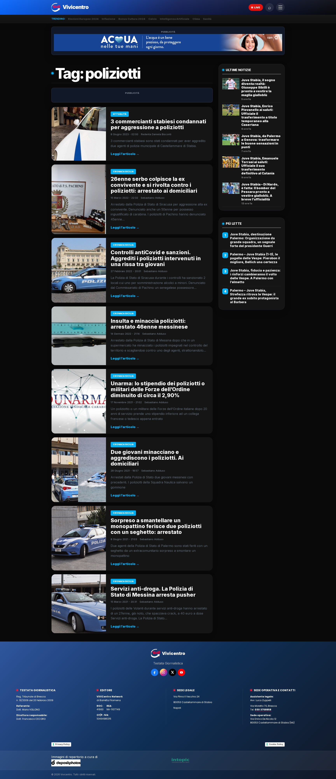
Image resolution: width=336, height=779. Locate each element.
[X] (172, 672)
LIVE (257, 7)
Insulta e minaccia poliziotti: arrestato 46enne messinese (149, 324)
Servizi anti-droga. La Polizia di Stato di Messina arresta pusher (153, 592)
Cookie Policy (276, 744)
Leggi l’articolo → (125, 154)
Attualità (119, 114)
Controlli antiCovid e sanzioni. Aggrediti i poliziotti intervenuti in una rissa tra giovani (156, 258)
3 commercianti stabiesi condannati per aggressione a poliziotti (158, 124)
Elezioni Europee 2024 (83, 18)
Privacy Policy (62, 744)
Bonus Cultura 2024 (131, 18)
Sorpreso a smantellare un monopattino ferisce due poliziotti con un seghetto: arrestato (156, 526)
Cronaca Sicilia (123, 171)
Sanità (207, 18)
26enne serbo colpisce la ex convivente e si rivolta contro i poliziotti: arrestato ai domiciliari (154, 185)
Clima (196, 18)
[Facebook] (154, 672)
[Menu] (280, 7)
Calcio (152, 18)
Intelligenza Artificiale (174, 18)
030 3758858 (263, 709)
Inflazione (108, 18)
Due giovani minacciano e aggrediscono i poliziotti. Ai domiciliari (147, 458)
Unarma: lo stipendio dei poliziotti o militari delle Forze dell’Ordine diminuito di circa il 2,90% (158, 389)
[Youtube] (181, 672)
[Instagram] (163, 672)
